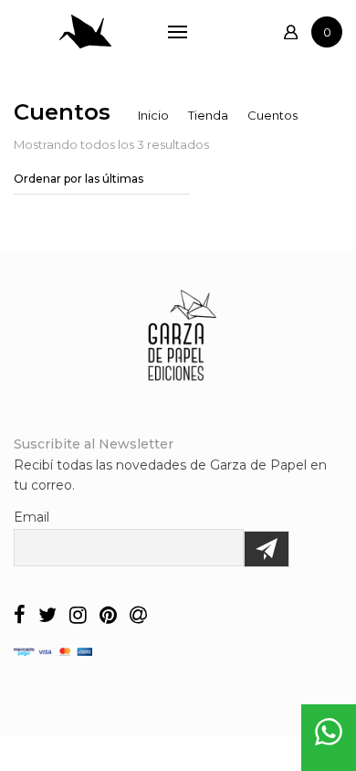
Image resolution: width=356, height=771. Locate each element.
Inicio (153, 115)
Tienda (208, 115)
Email (31, 517)
